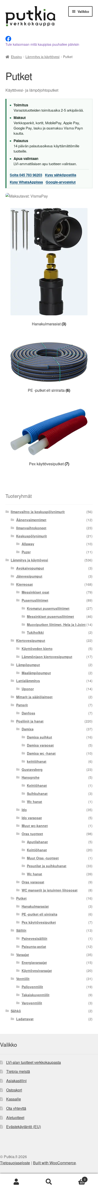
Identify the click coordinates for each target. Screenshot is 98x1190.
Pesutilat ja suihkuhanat (46, 865)
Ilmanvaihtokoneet (31, 528)
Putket (21, 898)
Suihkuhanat (37, 793)
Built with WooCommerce (54, 1162)
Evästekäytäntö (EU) (23, 1126)
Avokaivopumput (30, 568)
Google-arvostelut (61, 182)
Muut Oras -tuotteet (43, 858)
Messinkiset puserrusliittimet (50, 616)
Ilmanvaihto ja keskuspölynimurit (38, 511)
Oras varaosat (33, 882)
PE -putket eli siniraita (39, 914)
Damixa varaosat (40, 745)
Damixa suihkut (39, 737)
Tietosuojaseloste (15, 1162)
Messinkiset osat (35, 592)
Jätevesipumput (29, 576)
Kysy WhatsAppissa (26, 182)
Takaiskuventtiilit (35, 994)
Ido (24, 809)
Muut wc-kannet (35, 825)
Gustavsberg (32, 769)
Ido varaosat (32, 817)
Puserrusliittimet (35, 600)
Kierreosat (24, 584)
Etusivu (16, 56)
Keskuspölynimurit (31, 536)
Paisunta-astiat (34, 946)
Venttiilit (22, 978)
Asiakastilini (16, 1080)
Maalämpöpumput (36, 672)
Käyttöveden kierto (37, 648)
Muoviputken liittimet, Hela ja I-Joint (56, 624)
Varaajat (22, 954)
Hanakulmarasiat (35, 906)
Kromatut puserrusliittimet (48, 608)
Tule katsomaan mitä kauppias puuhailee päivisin (42, 44)
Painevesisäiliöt (34, 938)
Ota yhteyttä (16, 1108)
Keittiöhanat (37, 785)
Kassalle (13, 1099)
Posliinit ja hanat (30, 721)
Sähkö (16, 1010)
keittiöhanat (36, 761)
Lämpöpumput (28, 664)
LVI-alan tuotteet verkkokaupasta (33, 1062)
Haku (49, 1182)
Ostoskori (14, 1090)
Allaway (28, 543)
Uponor (28, 688)
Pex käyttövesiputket (39, 922)
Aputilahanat (37, 841)
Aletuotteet (15, 1117)
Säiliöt (21, 930)
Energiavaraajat (34, 962)
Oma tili (16, 1182)
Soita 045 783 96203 (26, 175)
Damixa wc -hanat (41, 753)
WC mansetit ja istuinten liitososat (50, 890)
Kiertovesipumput (30, 640)
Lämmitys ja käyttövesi (42, 56)
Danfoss (28, 713)
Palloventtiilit (32, 986)
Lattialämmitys (28, 680)
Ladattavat (25, 1018)
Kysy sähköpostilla (60, 175)
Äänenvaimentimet (31, 519)
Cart (75, 1177)
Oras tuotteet (32, 833)
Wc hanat (34, 801)
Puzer (26, 552)
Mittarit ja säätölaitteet (34, 696)
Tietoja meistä (18, 1071)
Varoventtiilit (32, 1003)
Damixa (28, 729)
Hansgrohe (30, 777)
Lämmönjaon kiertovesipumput (47, 656)
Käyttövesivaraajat (37, 970)
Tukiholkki (35, 632)
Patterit (22, 705)
